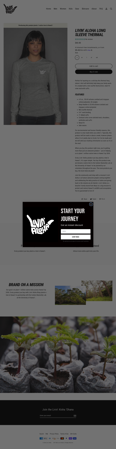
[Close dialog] (91, 204)
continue (75, 237)
